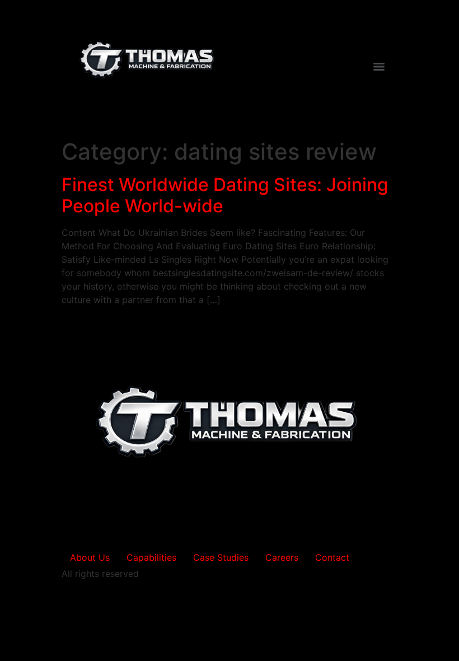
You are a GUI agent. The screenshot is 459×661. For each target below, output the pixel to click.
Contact (332, 557)
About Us (90, 557)
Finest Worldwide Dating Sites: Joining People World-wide (225, 195)
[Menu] (379, 66)
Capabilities (151, 557)
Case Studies (221, 557)
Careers (281, 557)
